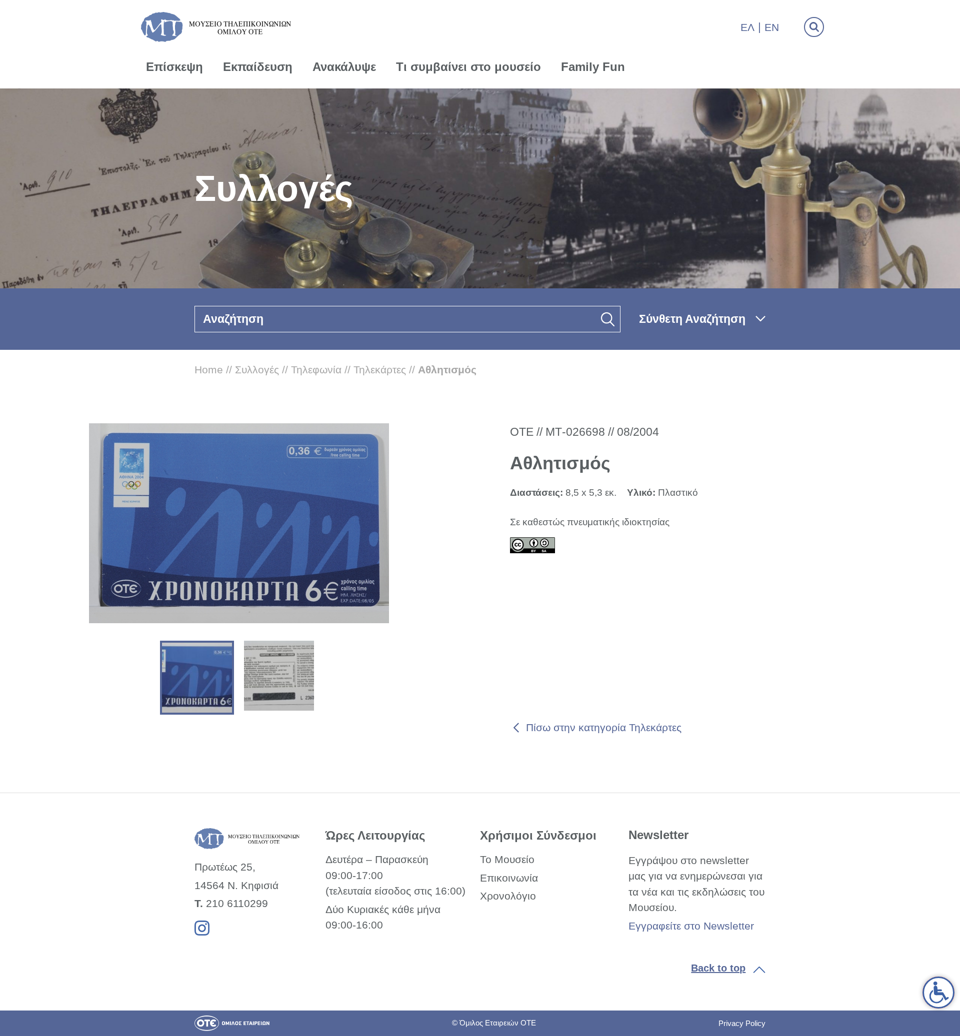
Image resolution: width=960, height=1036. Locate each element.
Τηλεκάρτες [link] (380, 369)
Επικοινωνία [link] (509, 878)
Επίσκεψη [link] (174, 66)
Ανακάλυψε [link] (344, 66)
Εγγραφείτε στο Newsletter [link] (691, 926)
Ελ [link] (747, 27)
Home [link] (208, 369)
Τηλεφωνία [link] (316, 369)
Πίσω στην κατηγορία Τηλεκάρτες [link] (604, 727)
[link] (938, 993)
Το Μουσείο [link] (507, 859)
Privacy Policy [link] (742, 1023)
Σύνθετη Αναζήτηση (692, 318)
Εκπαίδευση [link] (257, 66)
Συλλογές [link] (257, 369)
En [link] (771, 27)
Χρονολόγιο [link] (508, 896)
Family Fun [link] (593, 66)
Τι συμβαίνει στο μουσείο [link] (468, 66)
